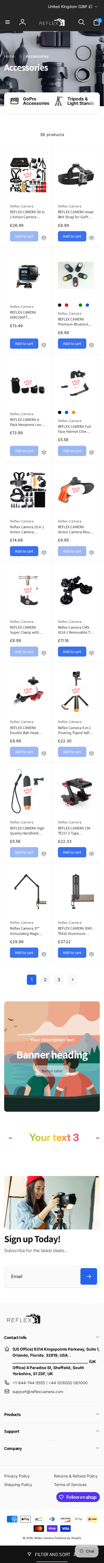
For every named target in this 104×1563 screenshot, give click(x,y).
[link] (52, 1071)
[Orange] (73, 412)
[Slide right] (94, 103)
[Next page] (72, 980)
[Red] (66, 305)
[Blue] (87, 305)
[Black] (59, 305)
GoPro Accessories (36, 101)
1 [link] (31, 979)
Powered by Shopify (68, 1538)
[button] (7, 22)
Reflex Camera (44, 1538)
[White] (73, 305)
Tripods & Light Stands (80, 101)
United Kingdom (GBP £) (70, 6)
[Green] (80, 305)
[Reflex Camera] (22, 1322)
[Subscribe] (88, 1276)
